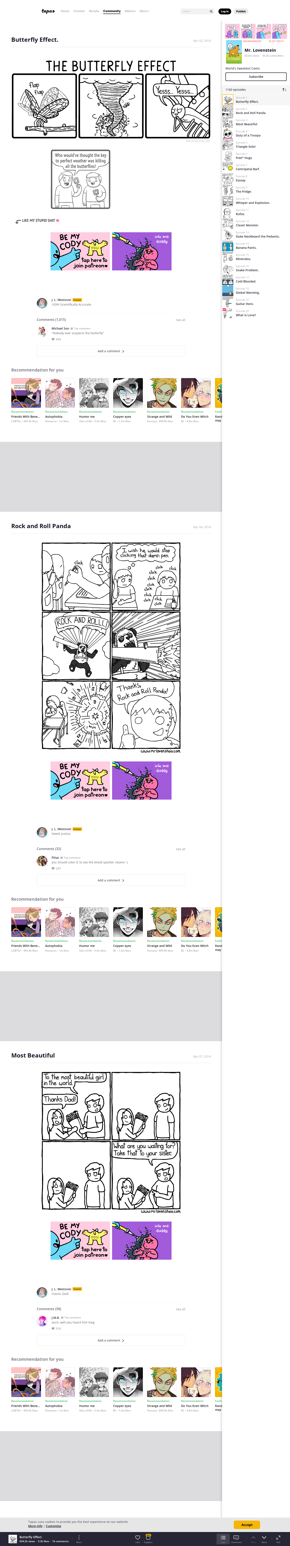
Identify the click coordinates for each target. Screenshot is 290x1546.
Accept (247, 1524)
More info (35, 1526)
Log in (225, 11)
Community (112, 11)
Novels (94, 11)
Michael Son (60, 328)
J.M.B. (56, 1317)
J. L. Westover (61, 300)
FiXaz (55, 857)
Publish (241, 11)
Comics (79, 11)
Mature (130, 11)
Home (65, 11)
